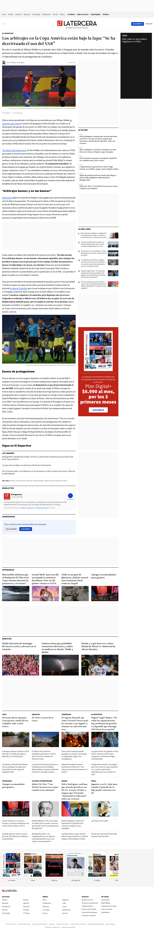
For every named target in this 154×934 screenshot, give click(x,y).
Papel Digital (95, 14)
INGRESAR (148, 24)
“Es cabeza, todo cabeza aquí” (14, 150)
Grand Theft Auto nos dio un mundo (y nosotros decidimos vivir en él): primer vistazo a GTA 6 (45, 579)
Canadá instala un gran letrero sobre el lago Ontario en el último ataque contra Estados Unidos (99, 168)
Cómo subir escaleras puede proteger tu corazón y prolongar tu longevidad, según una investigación (74, 755)
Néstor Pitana (49, 481)
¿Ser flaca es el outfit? (99, 821)
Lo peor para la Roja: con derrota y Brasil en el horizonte (26, 465)
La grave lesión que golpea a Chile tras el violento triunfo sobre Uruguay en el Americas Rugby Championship (104, 755)
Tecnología (36, 14)
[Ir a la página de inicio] (77, 24)
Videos (62, 14)
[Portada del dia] (98, 370)
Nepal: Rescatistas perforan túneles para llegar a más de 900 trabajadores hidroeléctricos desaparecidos (98, 178)
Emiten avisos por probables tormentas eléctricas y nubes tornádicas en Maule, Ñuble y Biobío (57, 648)
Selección (29, 481)
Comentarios (18, 113)
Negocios (27, 14)
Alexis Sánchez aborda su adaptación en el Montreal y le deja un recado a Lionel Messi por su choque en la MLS (94, 235)
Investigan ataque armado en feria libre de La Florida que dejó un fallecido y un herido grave (15, 753)
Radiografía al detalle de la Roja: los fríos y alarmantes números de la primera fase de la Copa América (37, 458)
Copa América (20, 481)
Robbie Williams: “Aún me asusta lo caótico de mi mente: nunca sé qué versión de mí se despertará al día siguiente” (45, 824)
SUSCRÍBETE (98, 410)
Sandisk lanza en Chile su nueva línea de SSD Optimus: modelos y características (15, 836)
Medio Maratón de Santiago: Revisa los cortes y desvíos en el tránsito (19, 646)
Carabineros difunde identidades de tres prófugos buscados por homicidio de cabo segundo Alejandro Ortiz (15, 768)
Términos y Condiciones (27, 508)
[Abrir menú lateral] (4, 24)
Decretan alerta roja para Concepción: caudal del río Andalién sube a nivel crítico (98, 159)
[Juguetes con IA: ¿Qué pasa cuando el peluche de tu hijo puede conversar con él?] (104, 809)
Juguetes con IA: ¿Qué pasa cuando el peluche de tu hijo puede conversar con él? (104, 788)
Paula (93, 781)
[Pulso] (32, 877)
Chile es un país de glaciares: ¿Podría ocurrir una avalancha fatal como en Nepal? (74, 579)
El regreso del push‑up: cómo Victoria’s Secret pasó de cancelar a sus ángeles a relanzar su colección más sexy (74, 724)
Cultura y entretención (42, 781)
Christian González (17, 62)
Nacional (18, 14)
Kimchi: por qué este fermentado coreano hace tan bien (104, 835)
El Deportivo (46, 14)
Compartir (7, 113)
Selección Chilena (61, 481)
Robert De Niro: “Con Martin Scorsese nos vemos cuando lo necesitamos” (98, 187)
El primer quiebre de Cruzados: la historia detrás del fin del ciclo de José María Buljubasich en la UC (92, 244)
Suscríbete (26, 529)
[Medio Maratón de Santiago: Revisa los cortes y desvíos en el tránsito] (20, 665)
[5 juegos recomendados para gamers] (104, 593)
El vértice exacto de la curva (42, 719)
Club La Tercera (83, 14)
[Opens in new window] (54, 877)
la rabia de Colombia (18, 288)
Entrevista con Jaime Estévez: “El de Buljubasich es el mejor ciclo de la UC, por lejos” (94, 253)
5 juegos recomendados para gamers (103, 576)
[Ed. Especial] (75, 877)
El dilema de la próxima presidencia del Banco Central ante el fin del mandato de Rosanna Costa (43, 755)
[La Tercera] (11, 877)
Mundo (55, 14)
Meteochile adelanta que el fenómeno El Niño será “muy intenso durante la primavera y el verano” (15, 579)
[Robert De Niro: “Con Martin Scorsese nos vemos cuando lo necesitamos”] (45, 809)
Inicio (4, 14)
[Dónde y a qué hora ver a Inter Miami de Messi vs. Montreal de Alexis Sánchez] (99, 665)
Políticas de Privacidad (42, 508)
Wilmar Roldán (39, 481)
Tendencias (66, 714)
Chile (4, 714)
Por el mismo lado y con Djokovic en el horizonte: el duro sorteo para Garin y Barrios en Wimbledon (38, 472)
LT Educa (105, 14)
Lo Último (71, 14)
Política (10, 14)
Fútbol (12, 481)
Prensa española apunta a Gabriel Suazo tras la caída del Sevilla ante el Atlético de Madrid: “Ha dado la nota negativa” (93, 285)
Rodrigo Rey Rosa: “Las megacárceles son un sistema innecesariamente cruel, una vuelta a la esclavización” (43, 838)
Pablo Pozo (6, 198)
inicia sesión (11, 529)
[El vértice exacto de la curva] (45, 739)
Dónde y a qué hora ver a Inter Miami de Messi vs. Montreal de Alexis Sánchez (98, 646)
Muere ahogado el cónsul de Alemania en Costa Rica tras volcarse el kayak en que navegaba (98, 151)
